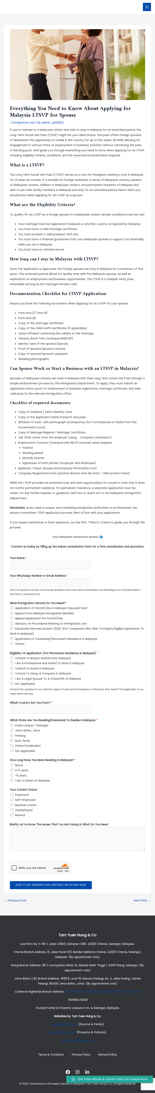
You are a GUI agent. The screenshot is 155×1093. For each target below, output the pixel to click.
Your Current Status (24, 790)
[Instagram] (77, 1072)
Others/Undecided (28, 746)
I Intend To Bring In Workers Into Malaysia (43, 658)
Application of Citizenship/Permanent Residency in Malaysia (56, 639)
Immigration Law (23, 123)
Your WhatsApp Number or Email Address (39, 576)
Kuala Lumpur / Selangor (31, 725)
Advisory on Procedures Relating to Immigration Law (50, 624)
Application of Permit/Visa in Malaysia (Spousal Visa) (51, 608)
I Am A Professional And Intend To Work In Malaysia (49, 663)
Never (19, 765)
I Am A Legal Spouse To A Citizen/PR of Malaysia (48, 679)
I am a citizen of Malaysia (32, 781)
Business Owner (25, 805)
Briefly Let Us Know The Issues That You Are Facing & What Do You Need (59, 824)
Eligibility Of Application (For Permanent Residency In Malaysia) (54, 653)
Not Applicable (25, 684)
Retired (20, 815)
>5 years (21, 775)
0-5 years (21, 770)
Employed (22, 795)
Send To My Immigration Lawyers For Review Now (51, 885)
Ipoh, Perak (22, 741)
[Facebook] (68, 1072)
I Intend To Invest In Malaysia (34, 668)
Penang (20, 736)
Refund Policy (107, 1055)
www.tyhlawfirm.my (64, 1024)
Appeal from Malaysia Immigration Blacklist (44, 613)
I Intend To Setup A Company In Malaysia (43, 673)
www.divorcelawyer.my (77, 1040)
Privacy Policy (81, 1055)
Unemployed (23, 810)
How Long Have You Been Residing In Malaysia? (43, 760)
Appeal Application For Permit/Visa (39, 618)
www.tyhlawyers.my (62, 1032)
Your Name (18, 558)
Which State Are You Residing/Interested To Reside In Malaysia (54, 720)
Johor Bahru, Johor (27, 730)
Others (19, 644)
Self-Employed (25, 800)
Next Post (142, 900)
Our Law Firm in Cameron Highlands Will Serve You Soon (102, 992)
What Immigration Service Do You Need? (39, 603)
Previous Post (15, 900)
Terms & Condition (51, 1055)
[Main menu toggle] (147, 7)
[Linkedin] (87, 1072)
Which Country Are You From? (31, 703)
